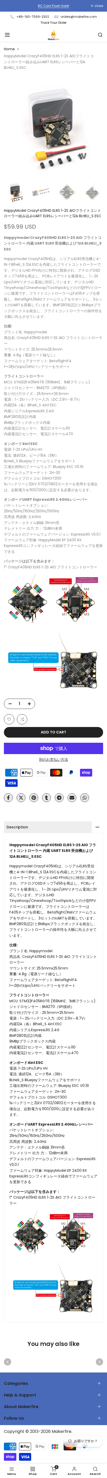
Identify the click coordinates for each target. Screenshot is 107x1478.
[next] (99, 1362)
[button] (9, 719)
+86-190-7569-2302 (32, 16)
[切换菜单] (7, 35)
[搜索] (100, 34)
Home (9, 49)
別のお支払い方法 (53, 759)
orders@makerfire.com (79, 16)
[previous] (7, 1362)
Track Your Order (53, 22)
